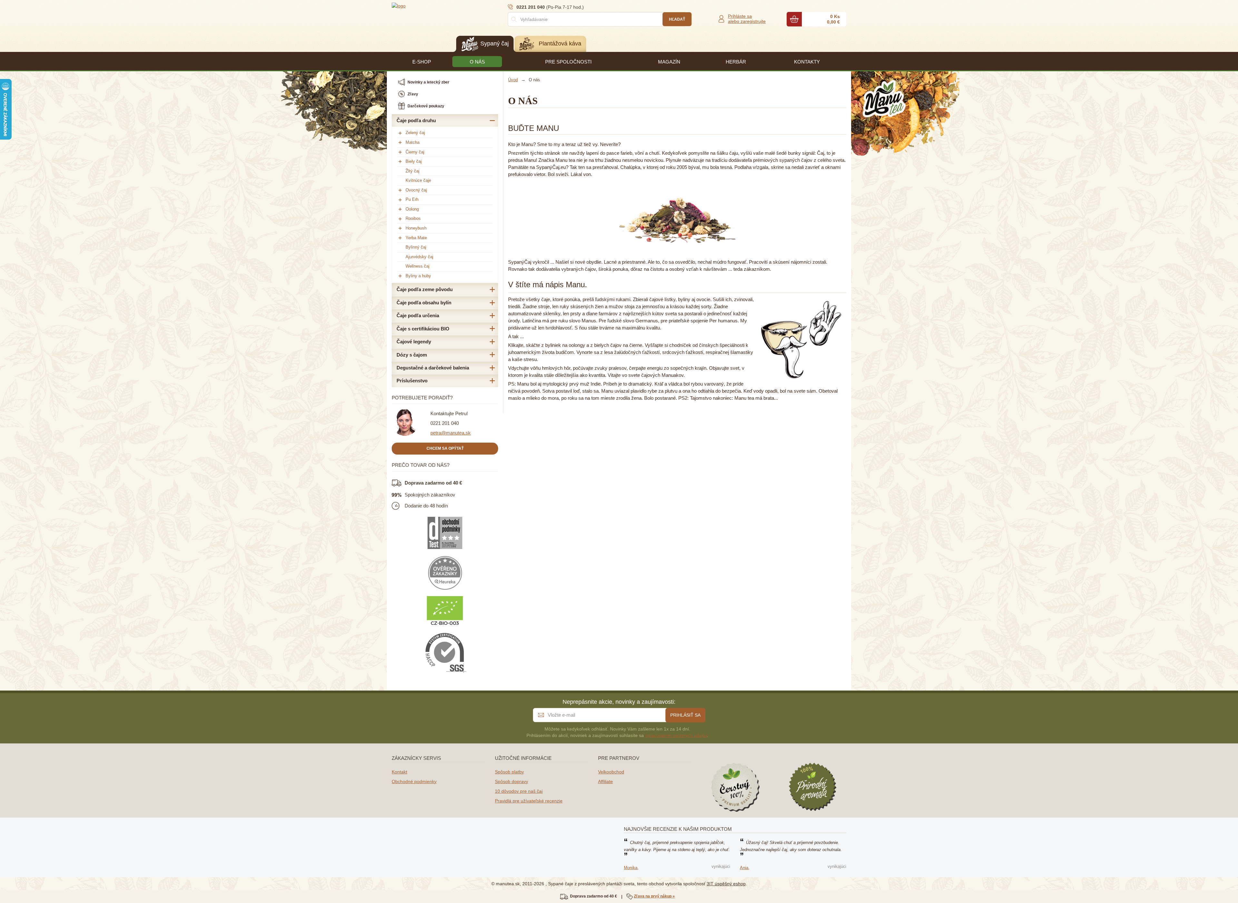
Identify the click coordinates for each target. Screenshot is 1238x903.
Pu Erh (412, 199)
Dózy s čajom (412, 355)
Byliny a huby (418, 275)
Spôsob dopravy (511, 781)
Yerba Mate (416, 237)
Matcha (412, 142)
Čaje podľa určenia (418, 315)
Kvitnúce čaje (418, 180)
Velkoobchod (611, 771)
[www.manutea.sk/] (430, 5)
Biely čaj (414, 161)
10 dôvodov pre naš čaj (519, 791)
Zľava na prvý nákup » (654, 896)
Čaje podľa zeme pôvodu (425, 289)
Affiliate (605, 781)
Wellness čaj (417, 266)
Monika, (631, 867)
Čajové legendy (414, 341)
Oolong (412, 209)
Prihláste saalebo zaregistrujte (747, 19)
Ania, (745, 867)
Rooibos (413, 218)
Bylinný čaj (416, 247)
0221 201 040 (444, 423)
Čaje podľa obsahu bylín (424, 302)
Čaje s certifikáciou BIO (423, 328)
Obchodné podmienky (414, 781)
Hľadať (677, 19)
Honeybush (416, 228)
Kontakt (399, 771)
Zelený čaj (415, 132)
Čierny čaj (415, 152)
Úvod (513, 79)
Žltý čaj (412, 171)
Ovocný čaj (416, 190)
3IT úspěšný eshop (726, 883)
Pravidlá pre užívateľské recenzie (529, 800)
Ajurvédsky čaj (419, 256)
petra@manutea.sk (450, 433)
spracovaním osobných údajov (676, 735)
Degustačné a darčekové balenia (433, 367)
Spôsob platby (509, 771)
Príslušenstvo (412, 380)
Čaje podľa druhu (416, 120)
